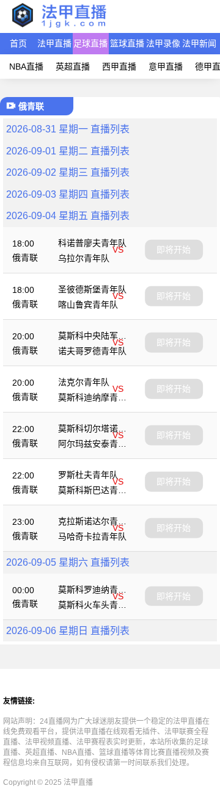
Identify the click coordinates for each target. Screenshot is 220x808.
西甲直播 (119, 66)
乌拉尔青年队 (83, 258)
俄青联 (25, 257)
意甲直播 (165, 66)
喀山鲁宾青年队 (88, 304)
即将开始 (173, 249)
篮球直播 (127, 43)
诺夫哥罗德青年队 (92, 351)
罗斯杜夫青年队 (88, 475)
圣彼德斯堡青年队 (92, 289)
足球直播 (90, 43)
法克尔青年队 (83, 382)
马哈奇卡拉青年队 (92, 536)
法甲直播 (54, 43)
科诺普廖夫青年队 (92, 243)
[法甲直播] (58, 27)
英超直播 (73, 66)
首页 (18, 43)
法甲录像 (163, 43)
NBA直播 (26, 66)
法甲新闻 (199, 43)
